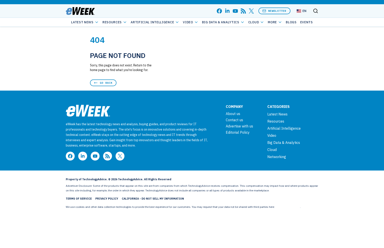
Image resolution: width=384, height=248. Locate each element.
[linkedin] (227, 11)
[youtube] (235, 11)
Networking (276, 157)
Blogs (291, 22)
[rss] (243, 11)
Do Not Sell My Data (287, 206)
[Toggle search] (315, 11)
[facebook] (219, 11)
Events (306, 22)
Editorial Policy (238, 132)
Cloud (253, 22)
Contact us (234, 120)
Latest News (82, 22)
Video (188, 22)
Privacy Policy (106, 198)
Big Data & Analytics (220, 22)
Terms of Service (79, 198)
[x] (251, 11)
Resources (275, 121)
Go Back (106, 82)
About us (233, 113)
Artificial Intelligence (152, 22)
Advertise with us (239, 126)
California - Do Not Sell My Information (153, 198)
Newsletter (277, 10)
